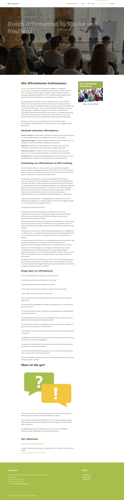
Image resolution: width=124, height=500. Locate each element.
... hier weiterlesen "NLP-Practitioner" (34, 452)
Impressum (86, 475)
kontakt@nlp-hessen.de (20, 483)
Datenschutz (87, 477)
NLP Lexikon (101, 3)
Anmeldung (86, 479)
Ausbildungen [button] (71, 3)
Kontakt (112, 3)
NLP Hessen (13, 3)
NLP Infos (91, 3)
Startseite (11, 58)
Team (83, 3)
